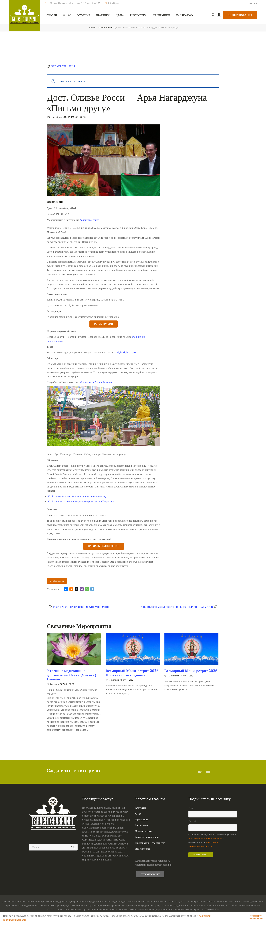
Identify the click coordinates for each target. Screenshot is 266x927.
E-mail (192, 821)
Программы (141, 819)
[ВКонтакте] (66, 589)
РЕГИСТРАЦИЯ (103, 324)
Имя (190, 808)
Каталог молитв (143, 831)
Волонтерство (142, 848)
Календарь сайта (89, 220)
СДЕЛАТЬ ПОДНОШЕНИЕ (103, 546)
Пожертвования (240, 15)
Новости (51, 15)
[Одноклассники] (71, 589)
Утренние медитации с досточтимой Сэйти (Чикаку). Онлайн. (72, 675)
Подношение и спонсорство (150, 843)
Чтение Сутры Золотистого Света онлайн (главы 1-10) (177, 606)
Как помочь (184, 15)
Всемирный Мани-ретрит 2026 (190, 670)
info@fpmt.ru (115, 3)
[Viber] (82, 589)
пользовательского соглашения (205, 838)
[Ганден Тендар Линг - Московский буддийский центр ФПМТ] (24, 15)
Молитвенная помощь (147, 837)
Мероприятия (105, 27)
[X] (76, 589)
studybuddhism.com (125, 352)
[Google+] (250, 3)
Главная (91, 27)
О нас (67, 15)
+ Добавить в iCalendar (205, 67)
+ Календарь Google (174, 67)
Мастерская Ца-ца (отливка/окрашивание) (81, 606)
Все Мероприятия (63, 66)
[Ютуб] (255, 3)
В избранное (56, 581)
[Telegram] (92, 589)
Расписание (141, 825)
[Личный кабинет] (219, 15)
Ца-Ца (120, 15)
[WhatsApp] (87, 589)
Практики (103, 15)
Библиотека (138, 15)
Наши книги (161, 15)
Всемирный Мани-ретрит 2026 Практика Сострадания (132, 672)
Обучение (83, 15)
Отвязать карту (150, 874)
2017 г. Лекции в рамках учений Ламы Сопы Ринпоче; (77, 496)
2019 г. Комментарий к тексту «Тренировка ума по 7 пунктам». (81, 501)
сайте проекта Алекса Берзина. (96, 382)
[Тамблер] (200, 772)
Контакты (140, 807)
